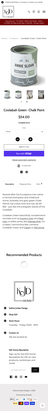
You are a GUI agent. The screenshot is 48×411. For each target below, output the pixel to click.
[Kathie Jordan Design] (8, 12)
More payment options (24, 160)
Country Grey (27, 218)
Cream (27, 227)
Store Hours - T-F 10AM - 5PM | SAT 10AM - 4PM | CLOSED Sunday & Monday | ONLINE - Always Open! (24, 22)
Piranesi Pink (34, 221)
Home (4, 38)
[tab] (10, 184)
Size (24, 128)
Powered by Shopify (24, 395)
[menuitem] (28, 12)
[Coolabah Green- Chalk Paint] (7, 94)
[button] (2, 2)
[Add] (30, 139)
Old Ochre (39, 227)
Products (14, 38)
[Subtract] (18, 139)
